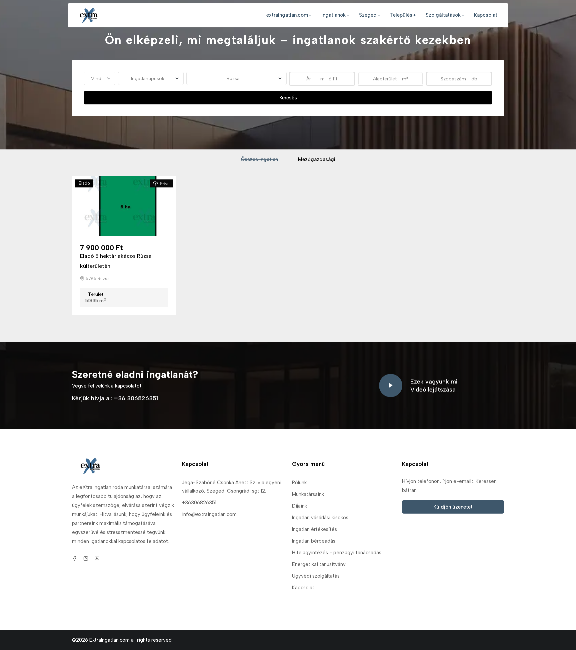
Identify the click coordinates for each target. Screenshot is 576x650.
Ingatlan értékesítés (314, 529)
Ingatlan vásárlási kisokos (320, 518)
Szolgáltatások (443, 15)
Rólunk (299, 483)
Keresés (288, 98)
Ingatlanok (333, 15)
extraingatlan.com (287, 15)
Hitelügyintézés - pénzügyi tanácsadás (336, 553)
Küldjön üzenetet (453, 507)
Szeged (368, 15)
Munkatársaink (308, 494)
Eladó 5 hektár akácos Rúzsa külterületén (116, 261)
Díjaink (299, 506)
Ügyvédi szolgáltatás (316, 576)
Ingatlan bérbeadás (313, 541)
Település (401, 15)
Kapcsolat (485, 15)
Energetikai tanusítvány (319, 564)
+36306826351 (199, 503)
